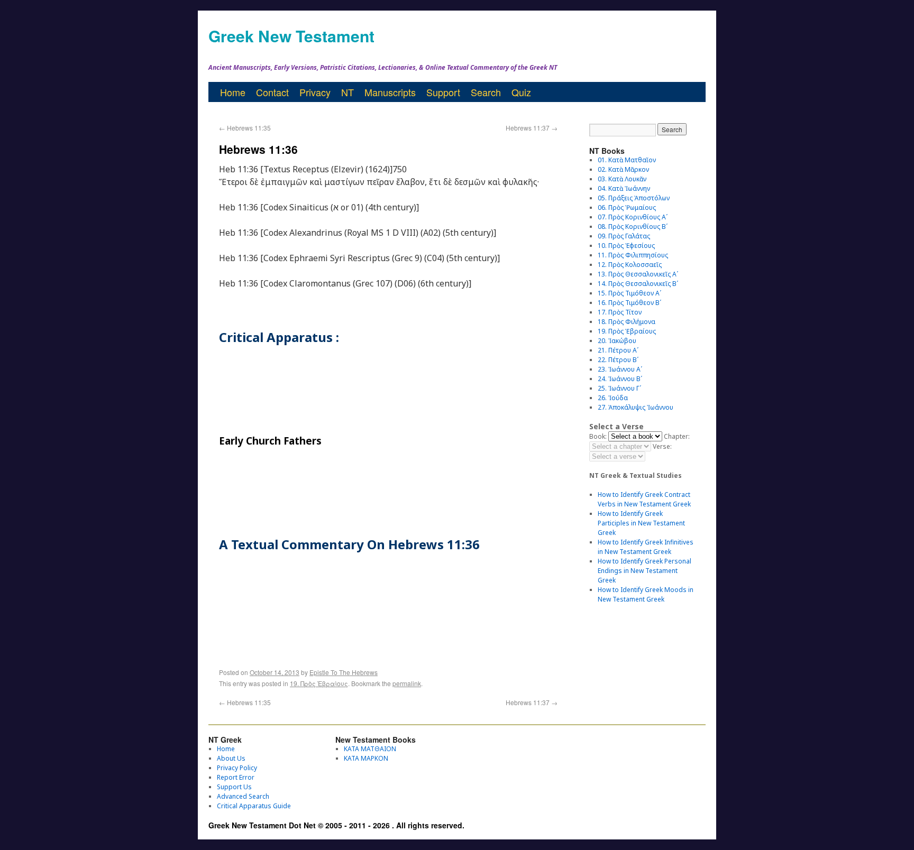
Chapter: (677, 436)
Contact (272, 92)
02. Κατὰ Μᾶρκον (623, 169)
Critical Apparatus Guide (254, 805)
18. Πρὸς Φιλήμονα (626, 321)
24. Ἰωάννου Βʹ (620, 378)
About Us (231, 758)
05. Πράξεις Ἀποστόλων (634, 197)
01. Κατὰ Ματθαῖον (627, 159)
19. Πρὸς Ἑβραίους (319, 683)
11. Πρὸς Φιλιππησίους (633, 255)
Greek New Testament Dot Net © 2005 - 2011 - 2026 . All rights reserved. (336, 825)
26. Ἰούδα (613, 397)
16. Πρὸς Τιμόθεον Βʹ (629, 302)
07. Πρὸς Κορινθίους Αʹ (633, 216)
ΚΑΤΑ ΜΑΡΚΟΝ (366, 758)
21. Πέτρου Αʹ (618, 350)
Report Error (235, 777)
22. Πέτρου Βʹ (618, 359)
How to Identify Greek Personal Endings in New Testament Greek (644, 571)
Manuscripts (390, 92)
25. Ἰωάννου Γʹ (619, 388)
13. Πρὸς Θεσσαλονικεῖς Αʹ (638, 274)
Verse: (662, 446)
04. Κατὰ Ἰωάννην (624, 188)
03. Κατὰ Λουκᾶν (622, 178)
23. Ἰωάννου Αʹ (620, 369)
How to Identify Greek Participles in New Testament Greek (641, 523)
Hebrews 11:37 (531, 127)
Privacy (315, 92)
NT (347, 92)
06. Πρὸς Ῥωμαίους (627, 207)
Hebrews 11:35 (245, 127)
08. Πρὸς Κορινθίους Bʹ (633, 226)
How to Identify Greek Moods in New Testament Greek (645, 594)
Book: (598, 436)
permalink (406, 683)
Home (232, 92)
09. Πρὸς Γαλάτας (624, 236)
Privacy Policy (237, 767)
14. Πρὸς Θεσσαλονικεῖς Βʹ (638, 283)
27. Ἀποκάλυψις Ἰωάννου (635, 407)
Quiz (521, 92)
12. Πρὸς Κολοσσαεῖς (630, 264)
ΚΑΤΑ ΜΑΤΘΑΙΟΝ (370, 748)
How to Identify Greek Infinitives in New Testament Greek (645, 547)
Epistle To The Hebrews (343, 672)
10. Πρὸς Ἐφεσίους (626, 245)
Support (443, 92)
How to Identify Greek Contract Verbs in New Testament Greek (644, 499)
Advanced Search (243, 796)
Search (486, 92)
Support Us (234, 786)
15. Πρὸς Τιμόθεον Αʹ (629, 293)
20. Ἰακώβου (617, 340)
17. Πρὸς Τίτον (620, 312)
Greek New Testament (291, 35)
